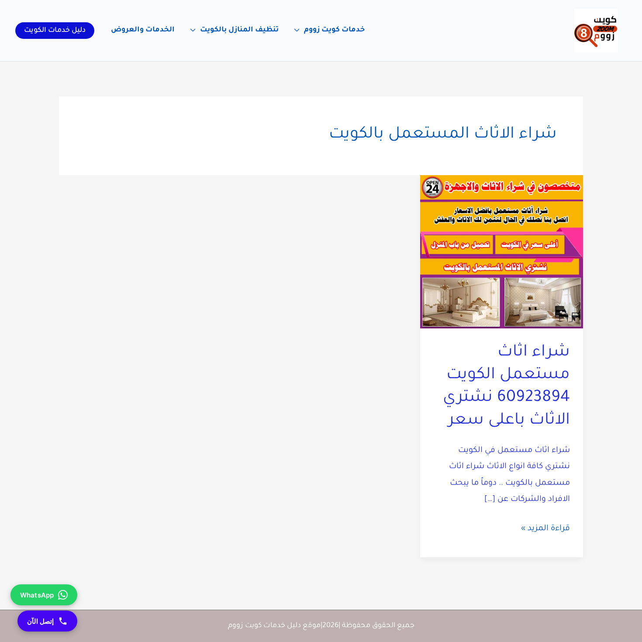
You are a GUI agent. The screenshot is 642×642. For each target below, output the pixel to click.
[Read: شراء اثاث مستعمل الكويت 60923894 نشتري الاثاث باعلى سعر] (501, 252)
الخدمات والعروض (143, 30)
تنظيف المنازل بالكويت (239, 30)
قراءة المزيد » (545, 530)
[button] (54, 30)
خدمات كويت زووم (334, 30)
